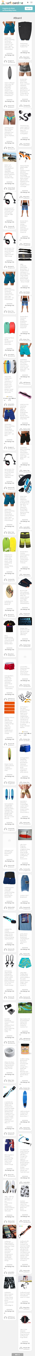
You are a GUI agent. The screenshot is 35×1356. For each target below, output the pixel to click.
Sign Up (28, 8)
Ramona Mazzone (13, 487)
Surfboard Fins (12, 867)
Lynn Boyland (27, 144)
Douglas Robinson (13, 61)
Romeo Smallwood (13, 105)
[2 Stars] (8, 53)
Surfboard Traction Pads (15, 745)
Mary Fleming (27, 574)
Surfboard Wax (12, 405)
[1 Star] (7, 53)
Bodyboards (11, 228)
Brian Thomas (12, 147)
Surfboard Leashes (28, 145)
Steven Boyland (27, 685)
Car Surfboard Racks (14, 998)
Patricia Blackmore (29, 822)
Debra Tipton (27, 470)
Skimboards (26, 528)
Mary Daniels (27, 57)
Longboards (26, 58)
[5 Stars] (11, 53)
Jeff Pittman (26, 244)
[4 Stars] (10, 53)
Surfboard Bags (12, 107)
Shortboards (11, 62)
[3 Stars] (9, 53)
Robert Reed (11, 188)
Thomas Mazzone (28, 105)
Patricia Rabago (12, 865)
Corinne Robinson (13, 579)
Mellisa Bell (26, 429)
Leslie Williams (12, 404)
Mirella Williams (12, 1042)
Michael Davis (12, 266)
